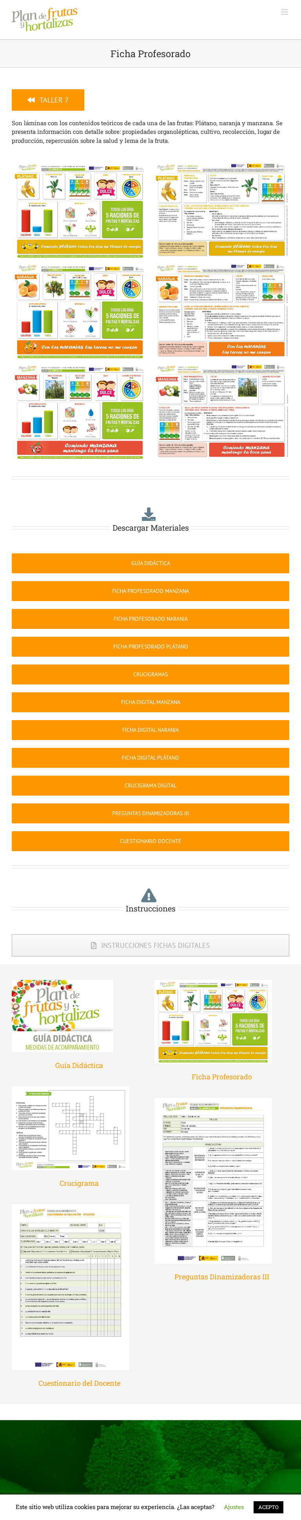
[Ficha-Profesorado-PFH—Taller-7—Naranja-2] (220, 267)
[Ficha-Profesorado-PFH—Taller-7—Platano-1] (80, 167)
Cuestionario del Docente (79, 1383)
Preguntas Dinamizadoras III (221, 1276)
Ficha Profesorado (222, 1076)
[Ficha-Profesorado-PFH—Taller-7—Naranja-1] (80, 267)
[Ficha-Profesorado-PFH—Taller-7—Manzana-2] (220, 368)
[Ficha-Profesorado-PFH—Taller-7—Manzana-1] (80, 368)
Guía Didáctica (79, 1065)
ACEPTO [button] (268, 1507)
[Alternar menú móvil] (285, 12)
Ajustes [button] (234, 1507)
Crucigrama (79, 1183)
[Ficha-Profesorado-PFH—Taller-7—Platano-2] (220, 167)
